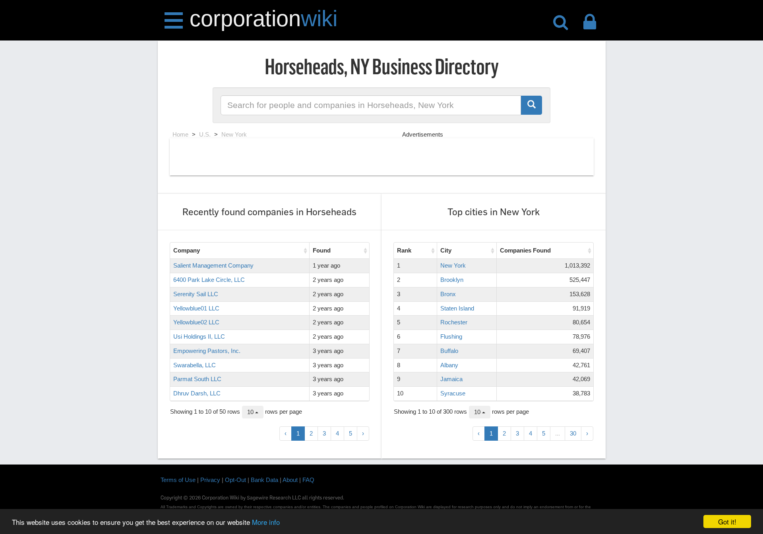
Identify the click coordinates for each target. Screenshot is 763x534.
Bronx (448, 294)
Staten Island (457, 308)
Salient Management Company (213, 265)
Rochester (453, 322)
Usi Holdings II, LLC (199, 336)
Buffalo (449, 350)
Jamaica (451, 379)
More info (266, 522)
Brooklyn (451, 279)
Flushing (451, 336)
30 (573, 433)
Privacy (210, 479)
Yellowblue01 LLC (196, 308)
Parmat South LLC (197, 379)
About (290, 479)
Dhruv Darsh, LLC (197, 393)
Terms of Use (178, 479)
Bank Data (264, 479)
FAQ (308, 479)
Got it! (727, 521)
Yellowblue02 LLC (196, 322)
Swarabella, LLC (194, 365)
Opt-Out (235, 479)
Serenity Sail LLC (195, 294)
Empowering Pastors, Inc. (206, 350)
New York (453, 265)
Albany (449, 365)
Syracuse (452, 393)
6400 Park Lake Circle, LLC (209, 279)
